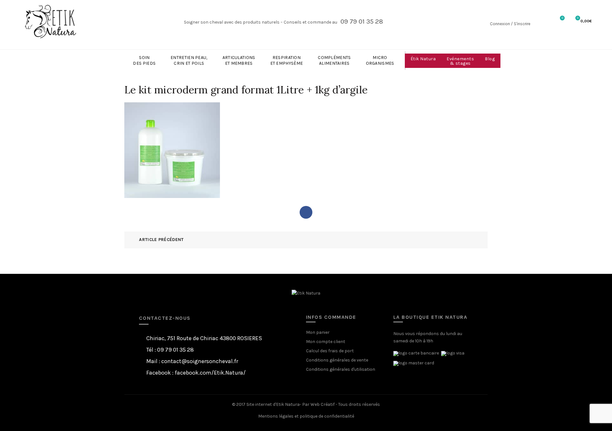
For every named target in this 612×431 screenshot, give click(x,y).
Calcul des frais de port (330, 351)
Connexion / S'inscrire (510, 23)
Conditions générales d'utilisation (340, 369)
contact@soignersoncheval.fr (199, 361)
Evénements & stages (460, 61)
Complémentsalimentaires (334, 60)
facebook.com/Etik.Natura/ (210, 372)
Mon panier (318, 332)
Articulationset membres (238, 60)
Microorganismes (380, 60)
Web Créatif (322, 404)
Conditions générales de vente (337, 360)
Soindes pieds (144, 60)
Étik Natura (423, 59)
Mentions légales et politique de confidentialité (306, 416)
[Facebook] (306, 212)
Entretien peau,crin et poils (189, 60)
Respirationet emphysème (286, 60)
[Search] (541, 21)
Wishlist (562, 18)
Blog (490, 59)
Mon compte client (325, 341)
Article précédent (161, 239)
